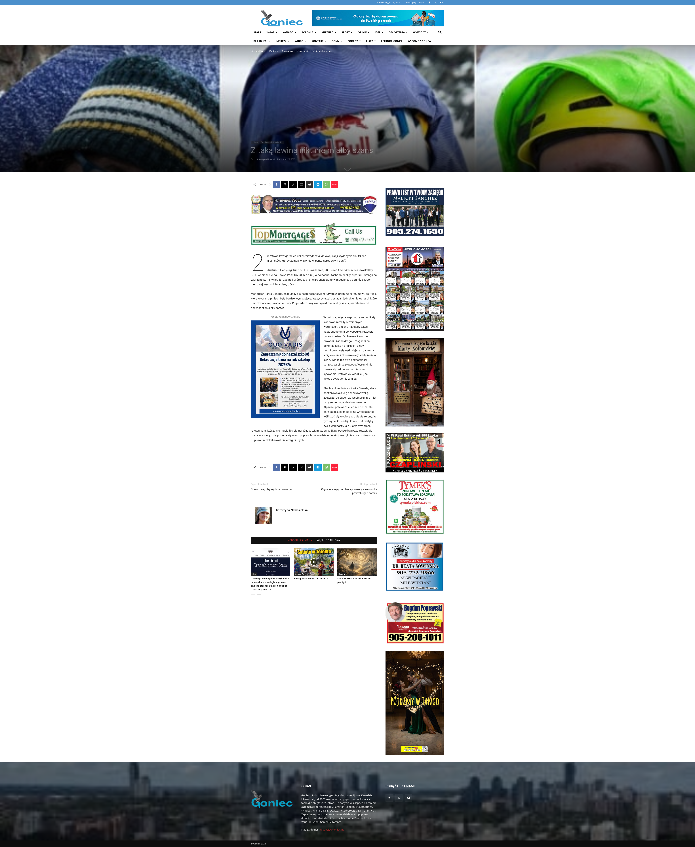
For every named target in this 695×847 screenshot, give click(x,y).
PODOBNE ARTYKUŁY (300, 540)
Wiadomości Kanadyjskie (281, 50)
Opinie (362, 32)
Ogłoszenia (397, 32)
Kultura (327, 32)
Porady (353, 41)
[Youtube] (408, 798)
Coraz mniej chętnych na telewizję (271, 489)
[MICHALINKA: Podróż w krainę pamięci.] (357, 562)
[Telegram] (318, 184)
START (257, 32)
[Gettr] (334, 184)
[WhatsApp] (326, 184)
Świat (270, 32)
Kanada (288, 32)
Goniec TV (299, 574)
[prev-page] (253, 596)
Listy (369, 41)
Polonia (307, 32)
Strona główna (258, 50)
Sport (346, 32)
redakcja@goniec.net (332, 829)
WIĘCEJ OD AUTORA (328, 540)
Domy (335, 41)
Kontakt (317, 41)
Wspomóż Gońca (419, 41)
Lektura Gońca (392, 41)
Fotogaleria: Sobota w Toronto (311, 578)
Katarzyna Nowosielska (268, 159)
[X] (284, 184)
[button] (439, 32)
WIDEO (299, 41)
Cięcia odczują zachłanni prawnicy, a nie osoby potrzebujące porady (349, 491)
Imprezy (281, 41)
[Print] (309, 184)
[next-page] (259, 596)
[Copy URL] (293, 184)
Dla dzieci (260, 41)
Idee (377, 32)
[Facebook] (276, 184)
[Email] (301, 184)
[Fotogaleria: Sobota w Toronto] (314, 562)
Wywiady (419, 32)
